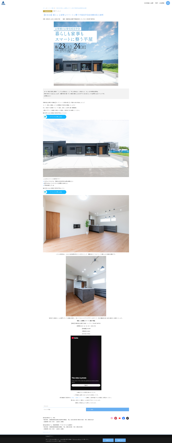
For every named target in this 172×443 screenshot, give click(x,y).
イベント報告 (90, 409)
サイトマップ (47, 432)
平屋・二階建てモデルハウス (78, 397)
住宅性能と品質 (148, 3)
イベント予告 (47, 409)
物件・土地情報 (159, 3)
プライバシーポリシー (77, 439)
